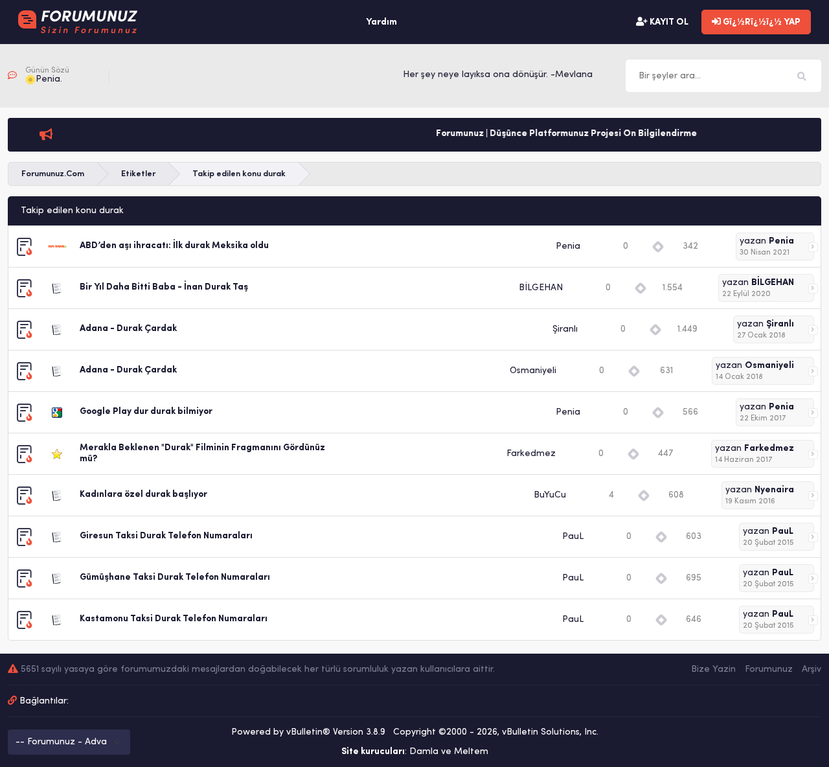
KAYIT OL (668, 22)
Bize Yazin (713, 669)
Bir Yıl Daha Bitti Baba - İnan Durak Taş (164, 287)
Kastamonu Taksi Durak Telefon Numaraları (173, 619)
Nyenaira (774, 490)
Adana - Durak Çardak (128, 329)
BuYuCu (550, 495)
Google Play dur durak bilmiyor (146, 412)
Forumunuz (769, 669)
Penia (568, 246)
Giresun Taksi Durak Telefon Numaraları (166, 536)
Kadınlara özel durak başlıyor (143, 494)
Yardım (381, 22)
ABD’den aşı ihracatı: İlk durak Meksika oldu (174, 246)
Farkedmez (531, 454)
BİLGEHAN (541, 288)
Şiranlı (565, 329)
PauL (573, 537)
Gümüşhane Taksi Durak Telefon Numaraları (175, 577)
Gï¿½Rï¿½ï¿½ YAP (761, 22)
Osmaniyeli (533, 371)
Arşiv (811, 669)
